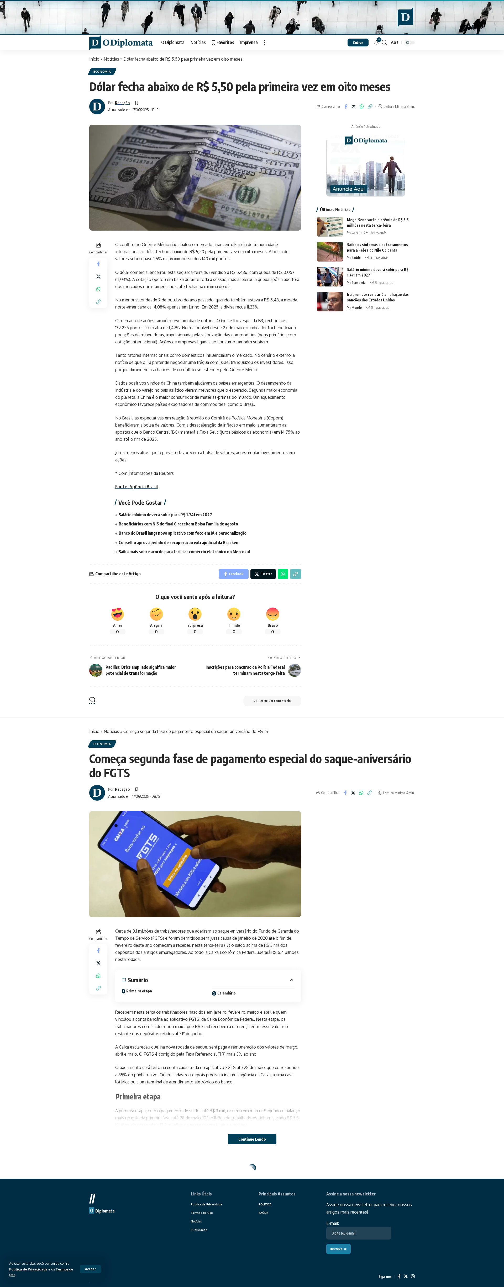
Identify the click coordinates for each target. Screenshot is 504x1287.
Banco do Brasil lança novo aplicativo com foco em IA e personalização (182, 533)
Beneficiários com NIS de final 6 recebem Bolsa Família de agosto (178, 523)
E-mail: (332, 1223)
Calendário (226, 993)
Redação (122, 102)
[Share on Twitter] (354, 106)
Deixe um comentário (275, 701)
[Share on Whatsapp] (362, 106)
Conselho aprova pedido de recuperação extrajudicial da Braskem (179, 542)
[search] (384, 42)
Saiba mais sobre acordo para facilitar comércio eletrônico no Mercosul (184, 551)
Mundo (356, 307)
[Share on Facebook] (345, 106)
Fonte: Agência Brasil (136, 486)
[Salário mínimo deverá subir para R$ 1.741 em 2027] (330, 276)
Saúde (356, 258)
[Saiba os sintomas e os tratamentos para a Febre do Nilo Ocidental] (330, 252)
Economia (102, 71)
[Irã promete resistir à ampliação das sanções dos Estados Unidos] (330, 301)
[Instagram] (413, 1276)
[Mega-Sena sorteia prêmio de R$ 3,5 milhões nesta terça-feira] (330, 227)
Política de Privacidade (28, 1269)
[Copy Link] (370, 106)
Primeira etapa (139, 991)
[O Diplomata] (121, 42)
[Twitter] (406, 1276)
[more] (264, 42)
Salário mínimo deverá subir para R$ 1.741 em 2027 (165, 514)
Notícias (111, 59)
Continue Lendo (252, 1139)
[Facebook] (399, 1276)
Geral (355, 233)
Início (94, 59)
